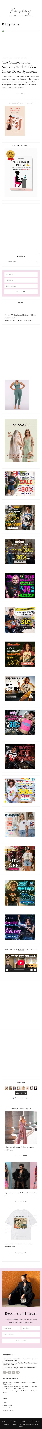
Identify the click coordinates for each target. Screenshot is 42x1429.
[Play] (7, 970)
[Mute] (31, 970)
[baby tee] (20, 734)
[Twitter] (9, 1372)
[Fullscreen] (35, 970)
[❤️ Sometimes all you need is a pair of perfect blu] (14, 1088)
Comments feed (8, 1408)
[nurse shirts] (20, 837)
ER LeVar (6, 1386)
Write (4, 1421)
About (22, 1421)
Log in (5, 1402)
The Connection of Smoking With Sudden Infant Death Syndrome (19, 67)
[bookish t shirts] (20, 564)
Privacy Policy (34, 1421)
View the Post (21, 1156)
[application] (21, 963)
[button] (21, 2)
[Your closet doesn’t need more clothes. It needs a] (6, 1088)
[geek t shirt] (20, 905)
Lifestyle (11, 58)
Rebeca (6, 1382)
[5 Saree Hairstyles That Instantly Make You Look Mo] (23, 1088)
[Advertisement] (21, 226)
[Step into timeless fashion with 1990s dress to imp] (31, 1088)
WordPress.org (8, 1410)
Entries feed (7, 1405)
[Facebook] (5, 1372)
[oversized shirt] (20, 871)
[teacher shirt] (20, 803)
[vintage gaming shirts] (20, 768)
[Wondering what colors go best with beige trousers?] (19, 1088)
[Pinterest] (14, 1372)
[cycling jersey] (20, 632)
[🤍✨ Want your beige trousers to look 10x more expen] (10, 1088)
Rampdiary (21, 11)
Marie (5, 1391)
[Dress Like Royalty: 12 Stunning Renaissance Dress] (36, 1088)
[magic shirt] (20, 939)
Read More (21, 93)
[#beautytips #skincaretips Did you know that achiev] (27, 1088)
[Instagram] (18, 1372)
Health (4, 58)
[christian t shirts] (20, 495)
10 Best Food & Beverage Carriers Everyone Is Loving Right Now (20, 1387)
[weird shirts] (20, 598)
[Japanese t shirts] (20, 530)
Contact (13, 1421)
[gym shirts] (20, 700)
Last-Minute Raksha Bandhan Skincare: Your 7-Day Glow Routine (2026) (20, 1359)
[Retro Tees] (20, 666)
